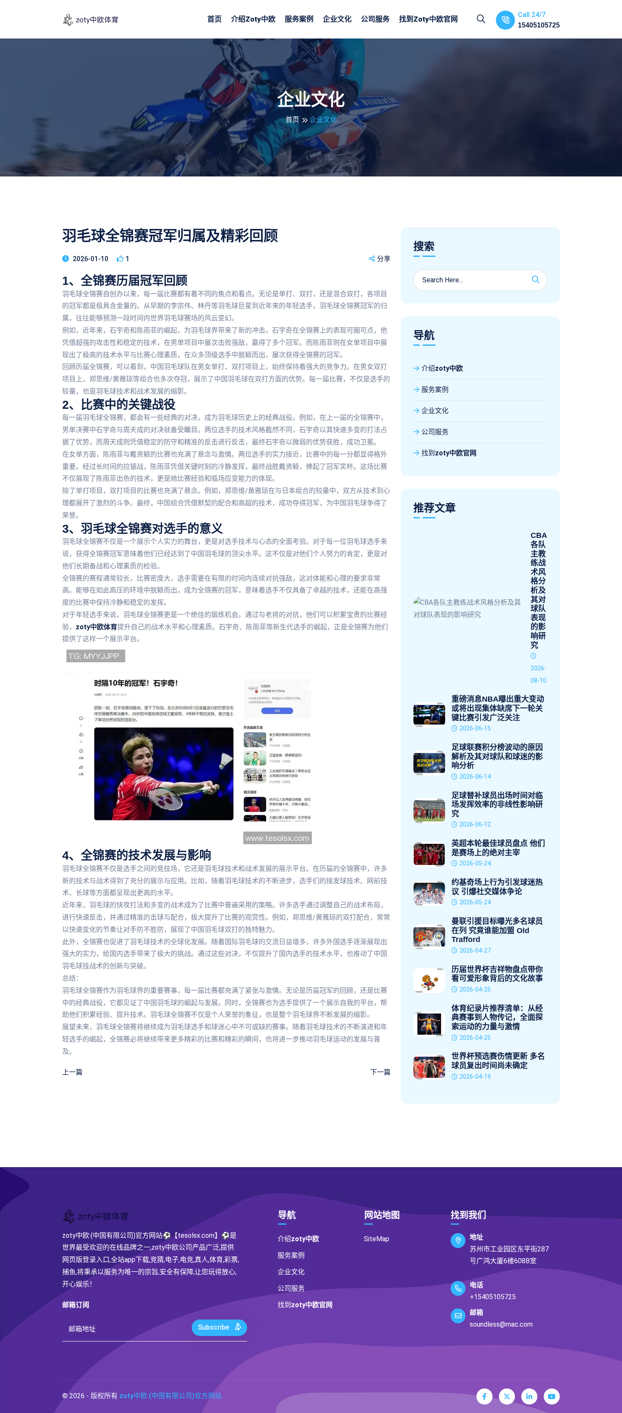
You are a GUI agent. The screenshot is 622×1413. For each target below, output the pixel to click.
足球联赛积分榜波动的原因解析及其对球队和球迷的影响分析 (497, 756)
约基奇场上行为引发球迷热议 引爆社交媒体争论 (497, 887)
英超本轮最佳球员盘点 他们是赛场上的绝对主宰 (498, 848)
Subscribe (214, 1327)
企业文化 (337, 19)
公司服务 (375, 19)
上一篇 (72, 1072)
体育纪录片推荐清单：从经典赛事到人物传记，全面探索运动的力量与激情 (497, 1017)
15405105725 (539, 25)
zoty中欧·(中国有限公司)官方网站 (170, 1396)
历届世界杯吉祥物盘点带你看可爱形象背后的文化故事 (497, 974)
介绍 (253, 19)
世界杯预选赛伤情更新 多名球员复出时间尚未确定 (498, 1061)
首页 (214, 19)
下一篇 (380, 1072)
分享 (384, 259)
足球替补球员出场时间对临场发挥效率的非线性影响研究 (497, 804)
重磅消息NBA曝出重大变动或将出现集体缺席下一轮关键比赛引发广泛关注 (497, 708)
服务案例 (299, 19)
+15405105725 (493, 1297)
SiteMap (376, 1239)
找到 (428, 19)
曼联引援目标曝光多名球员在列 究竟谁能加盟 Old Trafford (497, 930)
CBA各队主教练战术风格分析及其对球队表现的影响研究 (539, 590)
